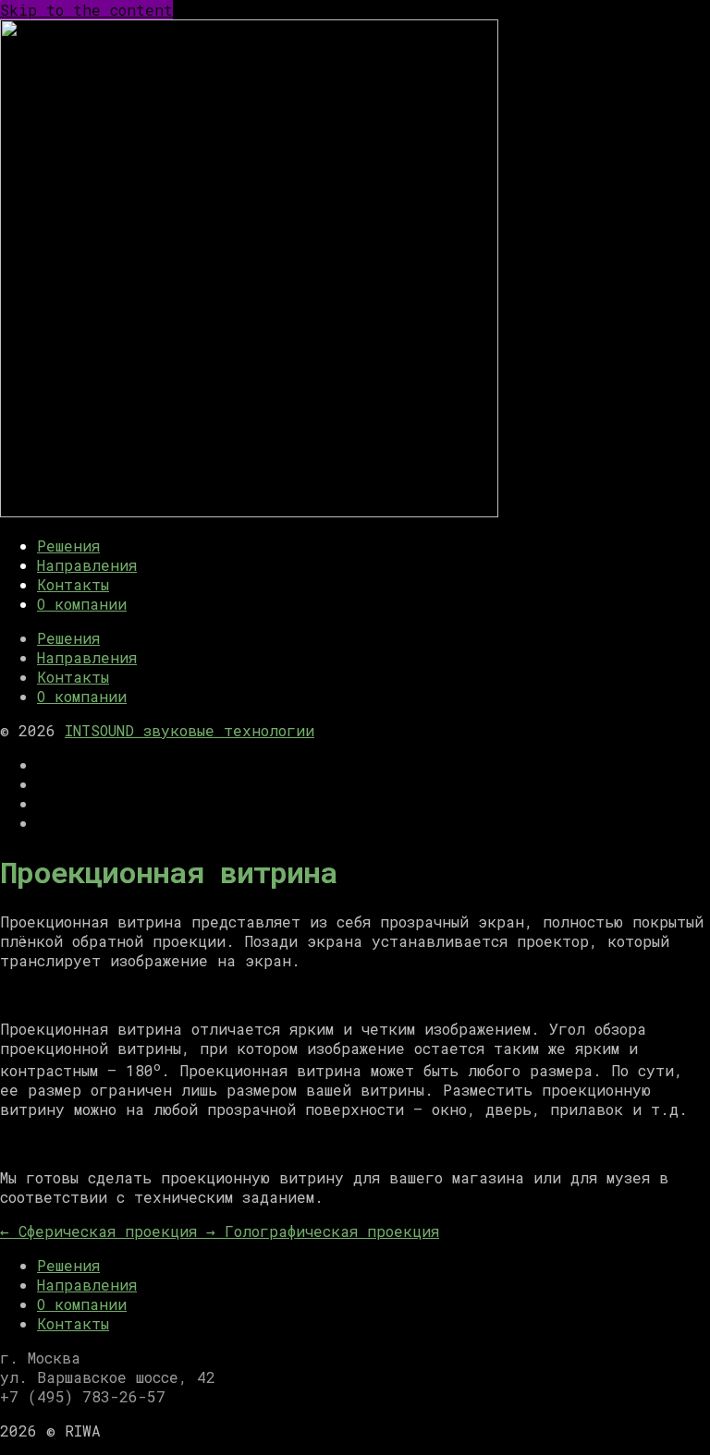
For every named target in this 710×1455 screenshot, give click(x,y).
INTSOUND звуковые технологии (189, 730)
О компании (82, 603)
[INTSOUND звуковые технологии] (249, 511)
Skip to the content (86, 9)
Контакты (73, 584)
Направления (87, 565)
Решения (68, 545)
